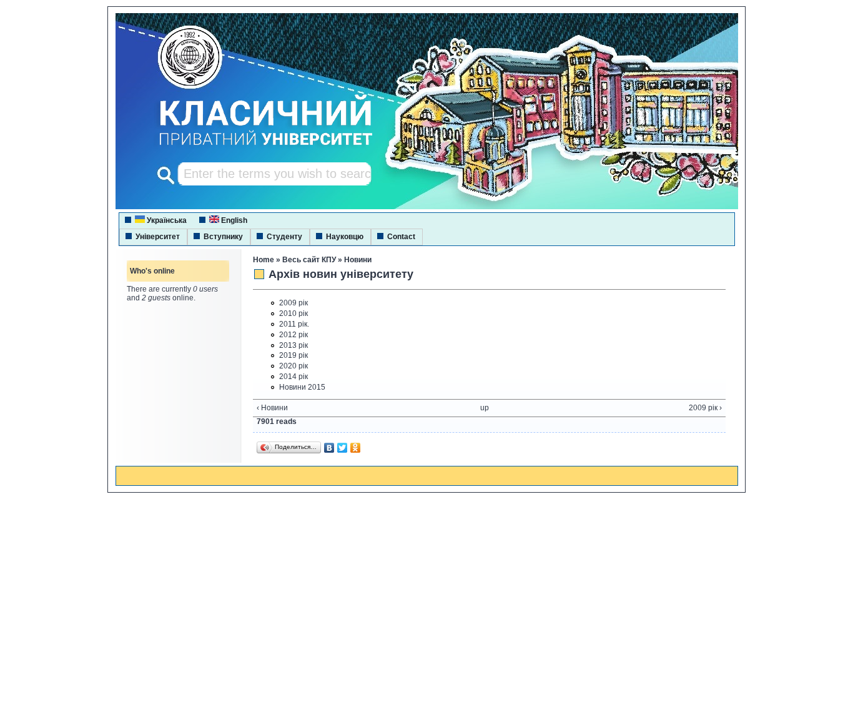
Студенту (284, 236)
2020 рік (293, 366)
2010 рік (293, 313)
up (484, 407)
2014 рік (293, 376)
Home (263, 259)
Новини (358, 259)
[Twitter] (342, 448)
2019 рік (293, 355)
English (233, 220)
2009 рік (293, 302)
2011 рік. (294, 324)
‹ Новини (272, 407)
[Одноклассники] (355, 448)
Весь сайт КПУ (309, 259)
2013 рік (293, 345)
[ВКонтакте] (329, 448)
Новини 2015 (302, 387)
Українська (166, 220)
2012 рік (293, 334)
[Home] (254, 146)
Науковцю (344, 236)
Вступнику (223, 236)
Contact (401, 236)
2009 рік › (705, 407)
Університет (158, 236)
